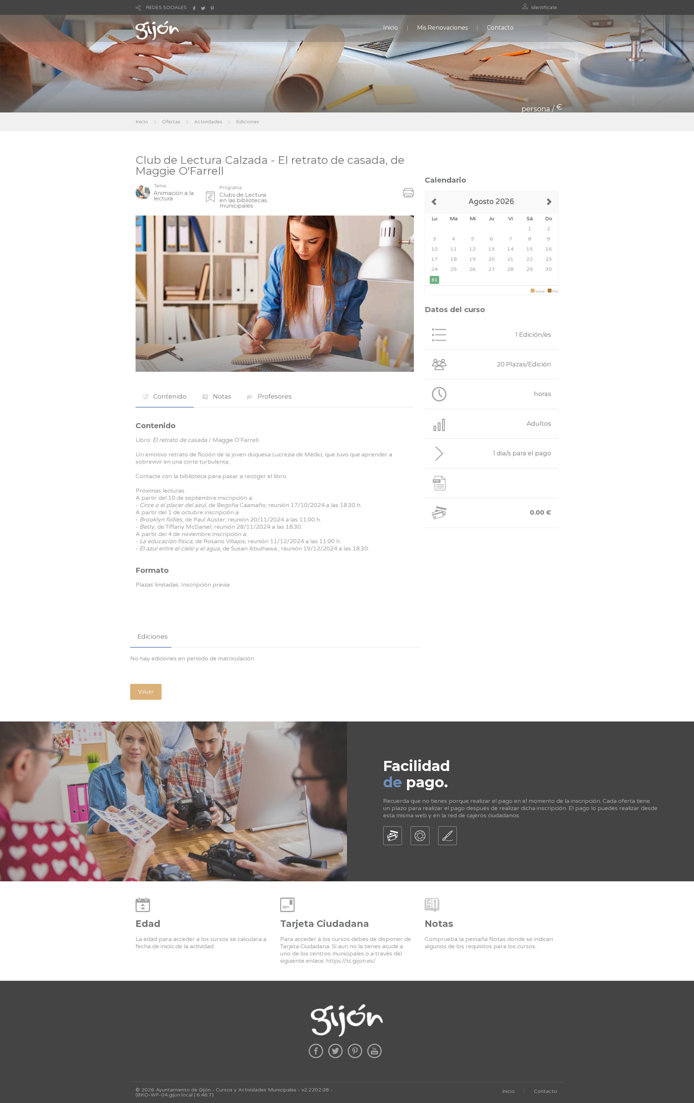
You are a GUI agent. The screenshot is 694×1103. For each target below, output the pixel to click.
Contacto (500, 27)
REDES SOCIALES (166, 7)
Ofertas (171, 122)
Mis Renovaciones (442, 27)
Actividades (208, 122)
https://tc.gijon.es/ (351, 960)
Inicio (390, 27)
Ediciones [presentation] (152, 636)
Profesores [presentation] (274, 396)
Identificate (544, 7)
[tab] (165, 396)
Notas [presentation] (221, 396)
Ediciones (247, 122)
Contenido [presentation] (169, 396)
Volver (146, 692)
